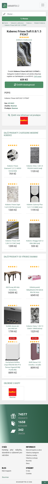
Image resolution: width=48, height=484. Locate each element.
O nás (28, 471)
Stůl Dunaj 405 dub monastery (12, 288)
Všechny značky (31, 455)
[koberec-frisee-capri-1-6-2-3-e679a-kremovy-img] (12, 194)
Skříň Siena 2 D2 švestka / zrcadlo (35, 363)
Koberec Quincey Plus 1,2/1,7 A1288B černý (35, 206)
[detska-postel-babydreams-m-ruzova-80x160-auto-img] (35, 277)
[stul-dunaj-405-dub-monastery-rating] (12, 267)
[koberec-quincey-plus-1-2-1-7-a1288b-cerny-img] (35, 194)
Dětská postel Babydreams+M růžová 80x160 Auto (34, 289)
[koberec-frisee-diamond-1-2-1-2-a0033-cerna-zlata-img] (12, 155)
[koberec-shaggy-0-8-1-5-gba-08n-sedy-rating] (35, 220)
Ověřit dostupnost (26, 84)
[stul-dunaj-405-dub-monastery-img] (12, 277)
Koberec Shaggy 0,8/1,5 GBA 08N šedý (34, 242)
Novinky (29, 461)
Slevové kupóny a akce (34, 450)
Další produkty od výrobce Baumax (21, 256)
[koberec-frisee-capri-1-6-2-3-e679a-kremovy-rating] (12, 184)
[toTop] (45, 482)
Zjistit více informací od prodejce (25, 115)
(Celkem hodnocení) (24, 40)
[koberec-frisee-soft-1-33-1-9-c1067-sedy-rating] (12, 220)
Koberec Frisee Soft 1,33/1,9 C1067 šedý (12, 242)
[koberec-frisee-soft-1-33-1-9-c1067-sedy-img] (12, 230)
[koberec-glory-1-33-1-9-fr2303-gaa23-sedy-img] (35, 155)
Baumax (14, 106)
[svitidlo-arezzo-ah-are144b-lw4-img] (12, 315)
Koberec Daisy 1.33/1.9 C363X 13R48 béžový (34, 327)
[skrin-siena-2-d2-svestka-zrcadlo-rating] (35, 342)
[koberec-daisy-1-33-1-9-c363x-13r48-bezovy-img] (35, 315)
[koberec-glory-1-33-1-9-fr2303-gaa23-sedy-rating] (35, 145)
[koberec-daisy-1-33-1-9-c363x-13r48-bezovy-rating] (35, 305)
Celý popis (37, 76)
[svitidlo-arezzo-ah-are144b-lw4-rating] (12, 305)
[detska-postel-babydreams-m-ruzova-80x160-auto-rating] (35, 267)
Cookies (28, 473)
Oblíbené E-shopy (12, 383)
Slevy (28, 463)
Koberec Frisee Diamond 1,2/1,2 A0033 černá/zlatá (12, 168)
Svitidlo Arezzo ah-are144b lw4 (12, 327)
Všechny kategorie (32, 453)
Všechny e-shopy (32, 458)
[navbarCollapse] (42, 5)
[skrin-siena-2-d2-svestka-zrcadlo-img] (35, 351)
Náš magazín (6, 471)
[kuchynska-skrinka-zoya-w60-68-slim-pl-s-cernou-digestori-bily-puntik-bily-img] (12, 351)
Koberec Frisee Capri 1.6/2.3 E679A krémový (12, 206)
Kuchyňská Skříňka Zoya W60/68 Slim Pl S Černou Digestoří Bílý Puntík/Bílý (12, 366)
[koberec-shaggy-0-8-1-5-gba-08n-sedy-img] (35, 230)
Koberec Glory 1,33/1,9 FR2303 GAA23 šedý (34, 167)
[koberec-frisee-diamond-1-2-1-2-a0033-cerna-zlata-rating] (12, 145)
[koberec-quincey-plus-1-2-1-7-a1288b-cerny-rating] (35, 184)
